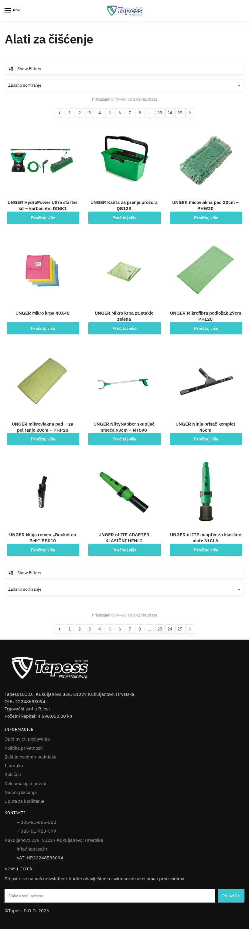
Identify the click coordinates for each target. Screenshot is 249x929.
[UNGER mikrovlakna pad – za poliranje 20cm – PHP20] (42, 381)
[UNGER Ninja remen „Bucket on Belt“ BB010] (42, 492)
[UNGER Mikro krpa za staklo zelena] (124, 270)
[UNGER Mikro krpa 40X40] (42, 270)
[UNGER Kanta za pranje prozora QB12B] (124, 160)
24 (169, 113)
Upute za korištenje (24, 801)
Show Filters (29, 68)
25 (179, 113)
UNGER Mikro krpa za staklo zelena (124, 316)
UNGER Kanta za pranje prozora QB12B (124, 205)
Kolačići (13, 774)
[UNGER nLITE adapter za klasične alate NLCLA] (205, 492)
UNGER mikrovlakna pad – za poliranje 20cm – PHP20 (42, 427)
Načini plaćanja (21, 792)
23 (159, 113)
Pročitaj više (43, 217)
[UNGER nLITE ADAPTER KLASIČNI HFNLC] (124, 492)
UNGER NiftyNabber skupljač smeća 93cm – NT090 (124, 427)
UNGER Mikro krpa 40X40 (42, 313)
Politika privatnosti (24, 748)
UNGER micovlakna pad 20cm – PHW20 (205, 205)
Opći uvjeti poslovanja (27, 739)
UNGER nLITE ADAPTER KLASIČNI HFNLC (123, 538)
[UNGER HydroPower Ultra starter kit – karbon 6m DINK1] (42, 160)
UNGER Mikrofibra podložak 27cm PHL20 (205, 316)
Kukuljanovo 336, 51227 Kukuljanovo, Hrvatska (54, 840)
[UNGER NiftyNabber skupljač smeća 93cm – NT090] (124, 381)
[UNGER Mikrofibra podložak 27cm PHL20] (205, 270)
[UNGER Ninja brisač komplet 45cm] (205, 381)
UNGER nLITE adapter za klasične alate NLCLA (205, 538)
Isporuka (14, 765)
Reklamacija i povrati (26, 783)
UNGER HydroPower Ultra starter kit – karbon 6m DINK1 (42, 205)
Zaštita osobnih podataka (30, 757)
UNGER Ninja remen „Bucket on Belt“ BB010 (42, 538)
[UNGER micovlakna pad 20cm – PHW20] (205, 160)
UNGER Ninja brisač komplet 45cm (205, 427)
